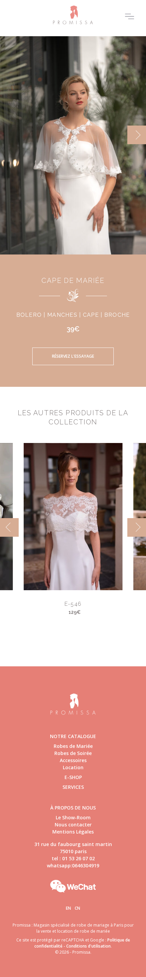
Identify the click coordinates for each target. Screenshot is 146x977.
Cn (77, 908)
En (68, 908)
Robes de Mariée (73, 746)
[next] (136, 135)
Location (73, 767)
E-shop (73, 777)
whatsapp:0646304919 (73, 865)
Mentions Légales (73, 831)
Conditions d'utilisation (88, 946)
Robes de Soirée (73, 753)
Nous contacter (73, 824)
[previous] (9, 135)
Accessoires (73, 760)
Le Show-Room (73, 817)
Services (73, 787)
